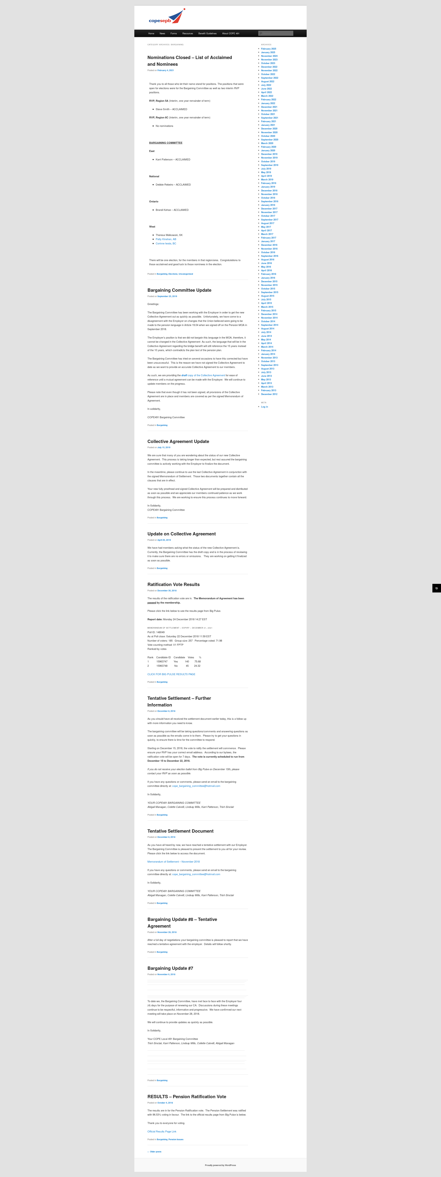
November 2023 (269, 59)
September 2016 (269, 255)
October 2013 (268, 361)
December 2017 (269, 208)
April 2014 (266, 343)
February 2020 (268, 146)
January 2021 (268, 124)
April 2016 (266, 270)
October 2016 (268, 252)
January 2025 (268, 52)
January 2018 (268, 205)
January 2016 (268, 277)
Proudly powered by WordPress (220, 1165)
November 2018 (269, 194)
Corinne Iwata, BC (166, 243)
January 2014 (268, 354)
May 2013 (266, 379)
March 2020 (267, 143)
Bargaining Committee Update (179, 290)
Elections (173, 273)
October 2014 (268, 321)
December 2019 (269, 154)
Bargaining (162, 273)
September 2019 (269, 165)
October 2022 (268, 74)
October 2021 (268, 114)
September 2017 (269, 219)
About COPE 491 (230, 33)
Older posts (154, 1151)
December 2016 (269, 244)
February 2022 (268, 99)
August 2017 (267, 223)
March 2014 (267, 346)
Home (151, 33)
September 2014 (269, 324)
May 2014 (266, 339)
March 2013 (267, 386)
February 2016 (268, 274)
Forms (174, 33)
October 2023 (268, 63)
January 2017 (268, 241)
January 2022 (268, 103)
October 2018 (268, 197)
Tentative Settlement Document (180, 831)
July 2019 (266, 168)
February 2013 (268, 390)
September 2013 (269, 365)
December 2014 (269, 314)
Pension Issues (175, 1139)
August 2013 (267, 368)
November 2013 (269, 357)
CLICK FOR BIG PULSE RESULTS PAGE (171, 674)
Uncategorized (186, 273)
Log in (264, 406)
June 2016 (266, 263)
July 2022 (266, 85)
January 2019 (268, 186)
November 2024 (269, 55)
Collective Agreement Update (178, 441)
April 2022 (266, 92)
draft (184, 375)
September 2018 (269, 201)
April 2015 (266, 303)
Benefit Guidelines (207, 33)
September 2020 (269, 139)
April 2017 (266, 230)
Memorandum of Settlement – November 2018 (173, 861)
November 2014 (269, 317)
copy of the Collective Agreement (206, 375)
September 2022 (269, 77)
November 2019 (269, 157)
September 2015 (269, 292)
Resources (187, 33)
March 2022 (267, 95)
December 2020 (269, 128)
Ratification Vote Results (173, 584)
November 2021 (269, 110)
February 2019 (268, 183)
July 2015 (266, 299)
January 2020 (268, 150)
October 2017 (268, 215)
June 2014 (266, 335)
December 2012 (269, 394)
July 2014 (266, 332)
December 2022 (269, 66)
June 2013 (266, 375)
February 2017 (268, 237)
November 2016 (269, 248)
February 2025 (268, 48)
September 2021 (269, 117)
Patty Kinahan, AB (166, 239)
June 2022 (266, 88)
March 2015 (267, 306)
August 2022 (267, 81)
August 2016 (267, 259)
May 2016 (266, 266)
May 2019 (266, 172)
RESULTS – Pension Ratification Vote (186, 1096)
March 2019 (267, 179)
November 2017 (269, 212)
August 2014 (267, 328)
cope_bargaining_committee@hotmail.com (196, 786)
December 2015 (269, 281)
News (162, 33)
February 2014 (268, 350)
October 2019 (268, 161)
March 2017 (267, 234)
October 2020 (268, 136)
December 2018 (269, 190)
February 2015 (268, 310)
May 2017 (266, 226)
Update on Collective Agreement (181, 533)
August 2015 (267, 295)
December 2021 (269, 106)
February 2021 (268, 121)
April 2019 (266, 175)
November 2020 (269, 132)
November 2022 (269, 70)
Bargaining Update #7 (170, 968)
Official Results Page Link (161, 1131)
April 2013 (266, 383)
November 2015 (269, 285)
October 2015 (268, 288)
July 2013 (266, 372)
